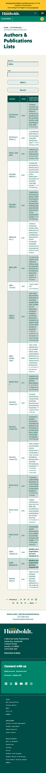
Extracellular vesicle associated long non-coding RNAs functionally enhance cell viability (35, 533)
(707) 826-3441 (23, 617)
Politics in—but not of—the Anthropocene (34, 152)
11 (28, 600)
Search (10, 60)
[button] (35, 13)
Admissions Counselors (15, 671)
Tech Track (33, 284)
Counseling (9, 744)
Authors (7, 19)
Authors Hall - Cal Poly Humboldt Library (23, 614)
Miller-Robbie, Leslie (11, 358)
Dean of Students (12, 741)
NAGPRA (8, 714)
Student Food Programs (14, 753)
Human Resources (11, 729)
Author (12, 99)
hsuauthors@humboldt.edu (23, 619)
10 (24, 600)
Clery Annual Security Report (16, 759)
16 (21, 603)
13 (36, 600)
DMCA (7, 708)
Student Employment (12, 726)
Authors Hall (16, 28)
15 (17, 603)
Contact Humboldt (12, 675)
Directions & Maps (12, 653)
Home (6, 28)
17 (25, 603)
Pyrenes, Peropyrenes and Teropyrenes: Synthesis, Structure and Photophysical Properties (35, 401)
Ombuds (8, 762)
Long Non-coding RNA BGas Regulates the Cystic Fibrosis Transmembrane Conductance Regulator (35, 484)
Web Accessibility (12, 702)
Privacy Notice (11, 705)
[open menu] (42, 13)
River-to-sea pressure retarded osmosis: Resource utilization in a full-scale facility (35, 578)
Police (8, 750)
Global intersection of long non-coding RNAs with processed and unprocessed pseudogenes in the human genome (35, 509)
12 (32, 600)
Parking (8, 747)
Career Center (11, 732)
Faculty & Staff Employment (15, 723)
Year (9, 71)
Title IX (9, 711)
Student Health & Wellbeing (15, 756)
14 (13, 603)
